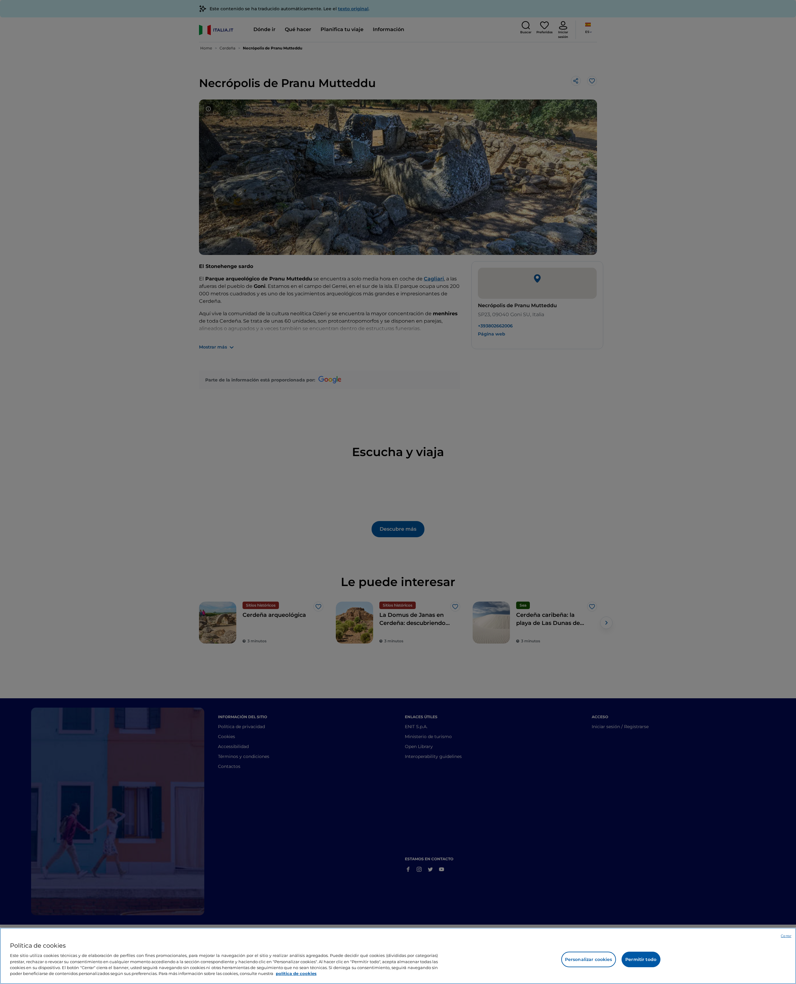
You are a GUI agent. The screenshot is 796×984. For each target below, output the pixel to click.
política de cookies (296, 973)
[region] (398, 956)
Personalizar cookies (588, 959)
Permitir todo (640, 959)
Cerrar (786, 936)
